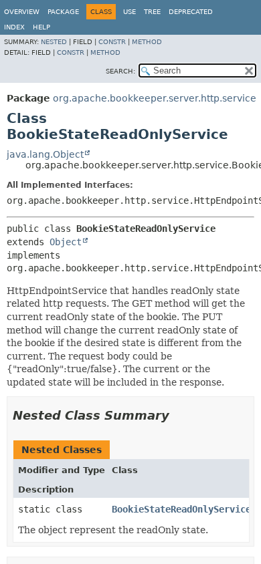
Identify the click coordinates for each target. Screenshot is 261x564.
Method (147, 41)
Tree (152, 11)
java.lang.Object (45, 154)
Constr (112, 41)
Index (14, 27)
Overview (21, 11)
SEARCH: (120, 71)
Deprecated (191, 11)
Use (129, 11)
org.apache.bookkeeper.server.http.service (154, 98)
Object (66, 242)
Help (41, 27)
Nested (54, 41)
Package (63, 11)
